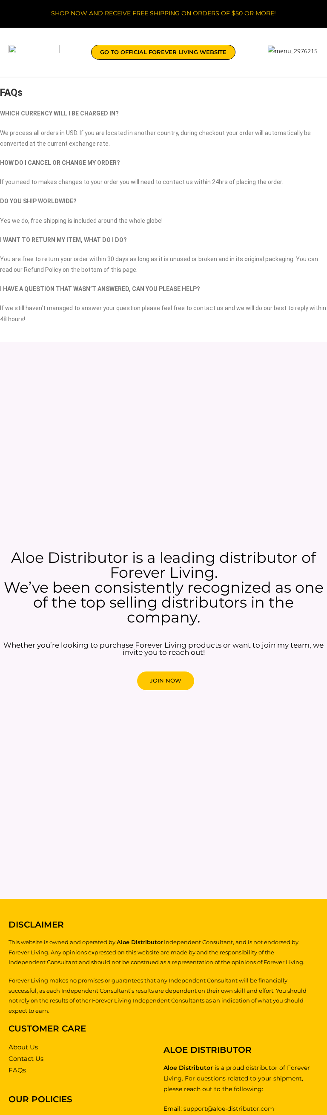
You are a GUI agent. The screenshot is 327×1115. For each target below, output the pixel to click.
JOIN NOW (165, 680)
